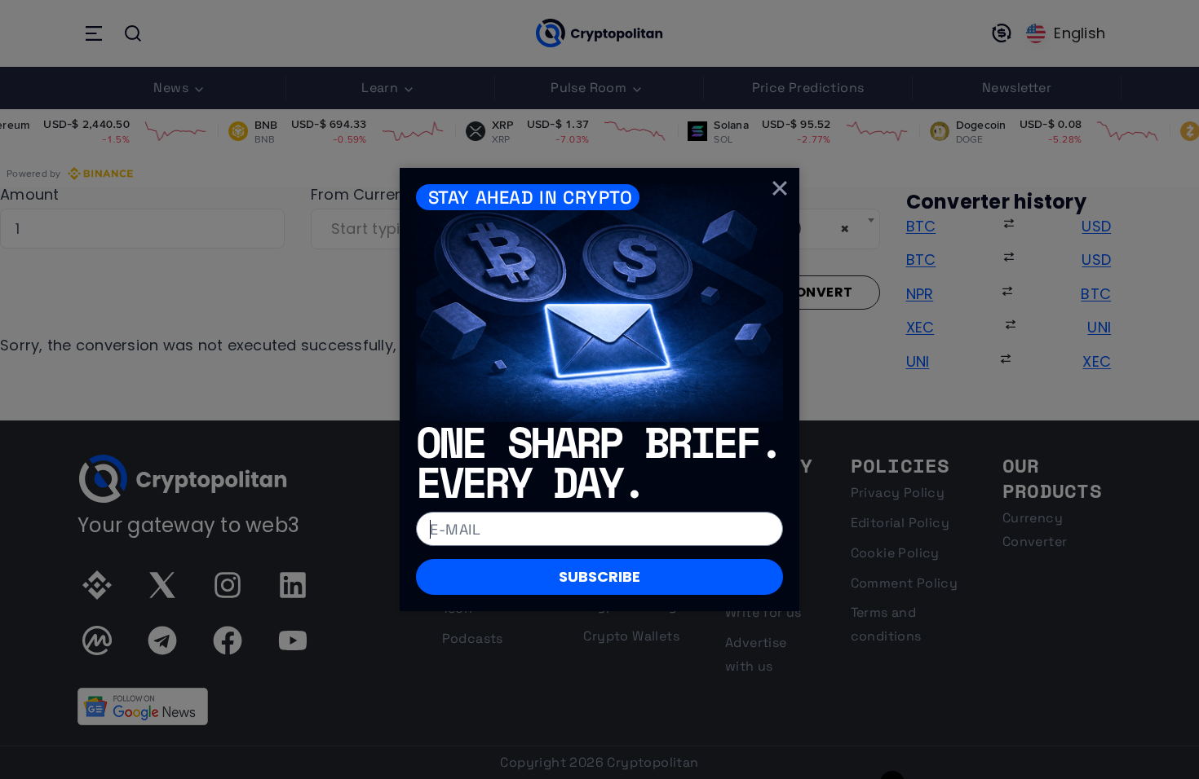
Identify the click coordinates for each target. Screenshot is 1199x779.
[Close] (779, 187)
